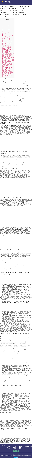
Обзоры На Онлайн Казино (7, 25)
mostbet (24, 113)
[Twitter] (16, 451)
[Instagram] (15, 451)
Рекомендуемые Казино (6, 20)
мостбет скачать (26, 149)
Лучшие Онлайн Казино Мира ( (7, 26)
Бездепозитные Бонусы (6, 74)
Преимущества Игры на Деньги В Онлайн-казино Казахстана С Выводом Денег (8, 61)
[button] (30, 2)
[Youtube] (18, 451)
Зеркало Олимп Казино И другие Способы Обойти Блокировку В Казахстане (6, 47)
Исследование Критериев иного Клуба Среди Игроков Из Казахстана (7, 68)
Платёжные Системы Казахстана (8, 57)
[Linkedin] (14, 451)
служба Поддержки (5, 45)
